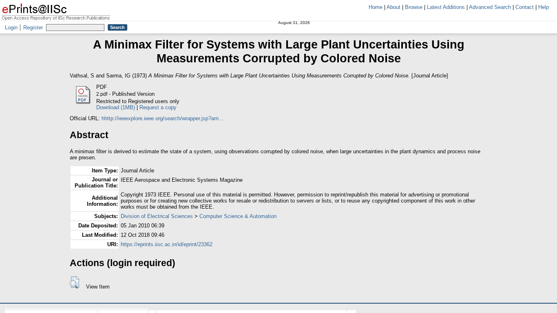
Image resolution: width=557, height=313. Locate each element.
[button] (74, 282)
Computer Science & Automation (237, 216)
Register (33, 27)
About (393, 7)
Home (375, 7)
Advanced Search (490, 7)
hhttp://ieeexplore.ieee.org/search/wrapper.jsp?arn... (162, 118)
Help (543, 7)
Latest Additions (446, 7)
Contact (524, 7)
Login (11, 27)
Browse (413, 7)
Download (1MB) (115, 107)
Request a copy (158, 107)
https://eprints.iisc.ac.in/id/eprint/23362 (166, 244)
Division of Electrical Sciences (157, 216)
